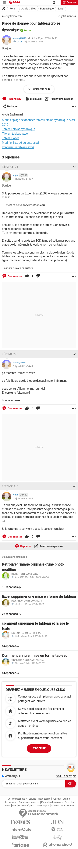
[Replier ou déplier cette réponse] (74, 167)
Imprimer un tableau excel (18, 147)
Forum (13, 8)
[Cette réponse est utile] (26, 276)
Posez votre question (61, 98)
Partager (12, 106)
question (71, 2)
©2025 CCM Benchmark (62, 805)
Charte (7, 805)
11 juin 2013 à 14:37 (23, 178)
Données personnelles (29, 802)
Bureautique (47, 8)
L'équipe (32, 798)
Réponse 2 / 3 (10, 354)
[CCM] (14, 2)
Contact (66, 798)
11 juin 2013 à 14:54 (33, 41)
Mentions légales (26, 805)
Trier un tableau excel (15, 133)
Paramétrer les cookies (51, 802)
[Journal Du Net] (57, 822)
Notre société (44, 798)
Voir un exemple (66, 776)
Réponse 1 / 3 (10, 166)
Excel (60, 8)
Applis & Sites (28, 8)
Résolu (27, 30)
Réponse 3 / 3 (10, 486)
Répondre (25, 546)
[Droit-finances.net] (57, 829)
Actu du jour (12, 776)
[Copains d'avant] (20, 837)
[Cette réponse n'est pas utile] (38, 276)
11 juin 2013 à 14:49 (23, 366)
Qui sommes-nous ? (17, 798)
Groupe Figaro (42, 805)
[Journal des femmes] (20, 822)
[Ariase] (20, 845)
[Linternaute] (20, 829)
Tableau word (10, 138)
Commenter (14, 276)
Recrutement (10, 802)
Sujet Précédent (14, 16)
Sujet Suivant (65, 16)
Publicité (56, 798)
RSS (14, 805)
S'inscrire (39, 748)
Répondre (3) (14, 98)
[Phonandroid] (57, 844)
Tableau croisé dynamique (18, 129)
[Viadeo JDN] (57, 837)
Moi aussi (36, 98)
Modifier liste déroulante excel (20, 142)
